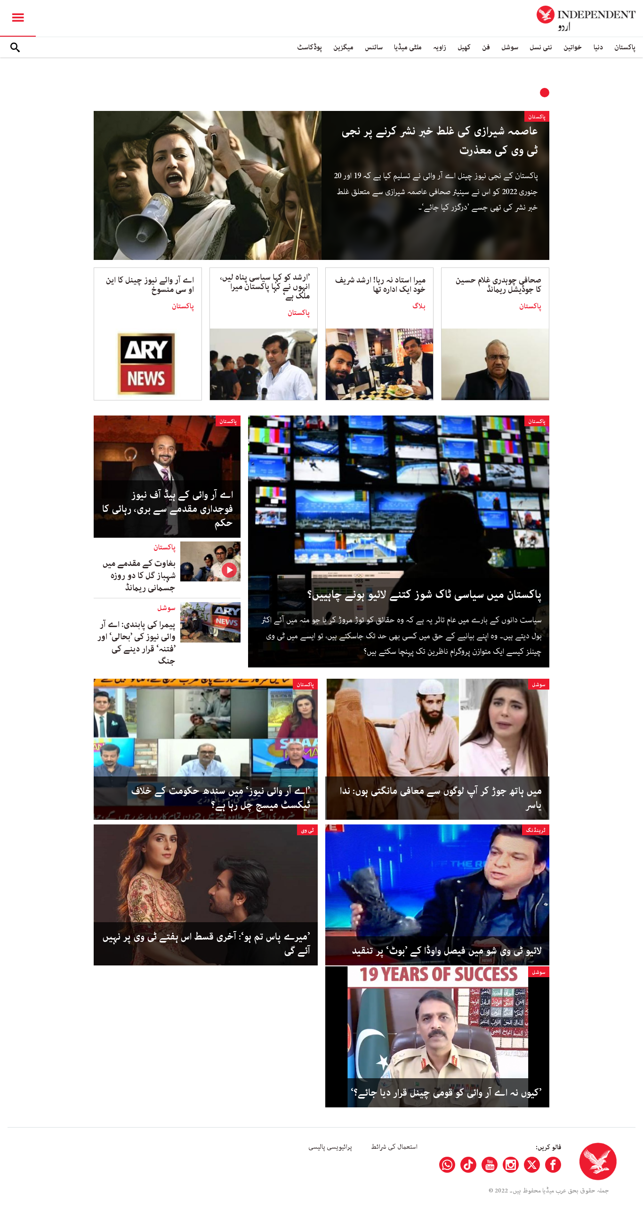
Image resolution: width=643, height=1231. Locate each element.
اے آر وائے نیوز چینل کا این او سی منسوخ (150, 284)
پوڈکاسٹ (309, 47)
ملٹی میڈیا (408, 47)
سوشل (509, 47)
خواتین (572, 47)
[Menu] (18, 18)
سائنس (374, 47)
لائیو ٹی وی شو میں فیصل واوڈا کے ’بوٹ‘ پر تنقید (447, 951)
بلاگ (419, 306)
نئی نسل (541, 47)
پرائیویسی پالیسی (330, 1147)
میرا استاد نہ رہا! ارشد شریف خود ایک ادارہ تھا (380, 284)
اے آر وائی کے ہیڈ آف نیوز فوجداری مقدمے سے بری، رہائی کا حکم (167, 509)
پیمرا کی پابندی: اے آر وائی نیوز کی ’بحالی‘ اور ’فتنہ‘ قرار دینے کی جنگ (136, 643)
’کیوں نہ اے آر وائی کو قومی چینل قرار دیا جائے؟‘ (446, 1093)
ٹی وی (307, 830)
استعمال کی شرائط (394, 1147)
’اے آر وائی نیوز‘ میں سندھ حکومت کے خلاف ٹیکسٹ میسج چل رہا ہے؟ (220, 798)
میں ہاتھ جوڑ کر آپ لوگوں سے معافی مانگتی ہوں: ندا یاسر (441, 798)
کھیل (464, 47)
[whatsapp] (447, 1165)
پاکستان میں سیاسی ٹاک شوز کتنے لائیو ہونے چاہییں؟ (424, 595)
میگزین (343, 47)
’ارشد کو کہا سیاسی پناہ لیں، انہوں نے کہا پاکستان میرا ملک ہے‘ (265, 287)
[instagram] (511, 1165)
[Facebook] (553, 1165)
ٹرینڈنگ (536, 830)
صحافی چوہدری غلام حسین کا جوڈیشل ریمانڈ (498, 284)
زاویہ (439, 47)
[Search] (15, 47)
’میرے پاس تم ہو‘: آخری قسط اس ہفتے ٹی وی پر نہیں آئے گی (206, 944)
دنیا (598, 47)
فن (486, 47)
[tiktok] (468, 1165)
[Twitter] (532, 1165)
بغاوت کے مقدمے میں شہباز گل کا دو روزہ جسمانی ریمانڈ (139, 576)
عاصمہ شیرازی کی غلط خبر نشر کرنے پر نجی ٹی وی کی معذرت (440, 141)
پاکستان (624, 47)
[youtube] (490, 1165)
